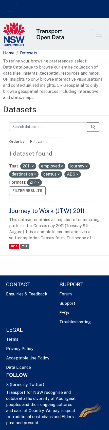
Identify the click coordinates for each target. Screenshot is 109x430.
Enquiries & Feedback (26, 294)
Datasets (28, 53)
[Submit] (93, 127)
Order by (17, 142)
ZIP (24, 246)
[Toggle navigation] (10, 9)
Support (67, 303)
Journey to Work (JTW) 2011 (47, 210)
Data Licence (18, 367)
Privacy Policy (19, 348)
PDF (14, 246)
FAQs (64, 312)
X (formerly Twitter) (25, 384)
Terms (12, 339)
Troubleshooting (75, 321)
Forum (65, 294)
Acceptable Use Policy (27, 358)
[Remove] (33, 166)
